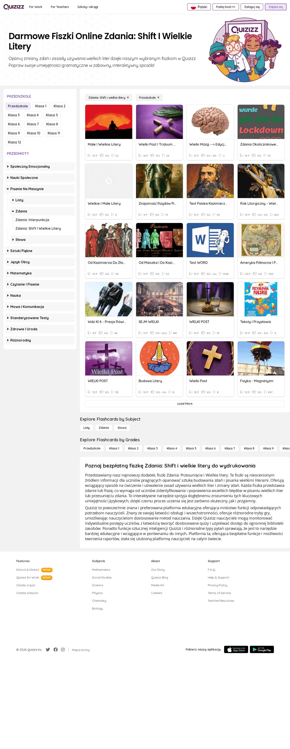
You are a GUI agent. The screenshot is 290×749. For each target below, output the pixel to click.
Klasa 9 (14, 133)
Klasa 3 (14, 115)
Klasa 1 (40, 106)
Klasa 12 (14, 142)
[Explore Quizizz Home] (13, 7)
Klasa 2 (59, 106)
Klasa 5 (52, 115)
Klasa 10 (33, 133)
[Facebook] (55, 649)
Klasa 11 (54, 133)
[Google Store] (262, 649)
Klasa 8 (52, 124)
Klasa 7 (33, 124)
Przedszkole (18, 106)
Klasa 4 (33, 115)
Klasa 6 (14, 124)
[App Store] (236, 649)
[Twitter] (48, 649)
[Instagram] (63, 649)
